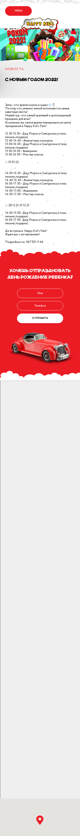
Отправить (40, 318)
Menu (18, 11)
